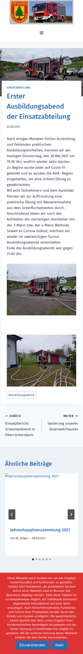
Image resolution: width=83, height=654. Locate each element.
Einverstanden (33, 645)
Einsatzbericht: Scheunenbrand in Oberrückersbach (20, 425)
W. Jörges (22, 538)
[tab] (33, 559)
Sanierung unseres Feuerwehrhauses (62, 422)
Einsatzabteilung (19, 87)
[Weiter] (71, 514)
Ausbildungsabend (21, 395)
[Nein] (78, 613)
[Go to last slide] (12, 514)
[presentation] (41, 497)
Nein (59, 645)
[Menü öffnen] (42, 32)
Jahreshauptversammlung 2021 (40, 529)
